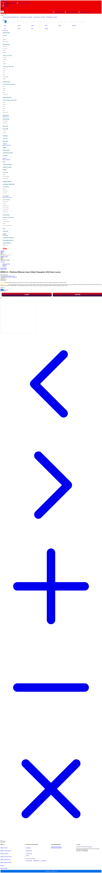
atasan (4, 68)
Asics (5, 28)
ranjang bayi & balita (8, 152)
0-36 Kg (4, 132)
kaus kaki (4, 63)
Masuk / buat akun (6, 263)
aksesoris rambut (5, 41)
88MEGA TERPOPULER (5, 859)
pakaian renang (6, 81)
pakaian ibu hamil (7, 97)
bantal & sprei (6, 150)
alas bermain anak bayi (8, 240)
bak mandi (5, 231)
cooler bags (5, 192)
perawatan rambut (6, 207)
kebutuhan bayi (6, 44)
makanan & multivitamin (8, 184)
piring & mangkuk (6, 176)
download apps (13, 2)
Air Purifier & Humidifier (7, 225)
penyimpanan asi (5, 190)
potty (4, 228)
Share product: (3, 291)
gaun (3, 72)
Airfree (32, 25)
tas (3, 37)
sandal (4, 61)
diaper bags (5, 141)
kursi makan (6, 195)
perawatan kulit (5, 201)
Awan (32, 28)
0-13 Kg (4, 130)
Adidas (19, 25)
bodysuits (4, 52)
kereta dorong (6, 119)
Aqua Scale (74, 25)
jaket (3, 92)
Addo (5, 25)
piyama (4, 50)
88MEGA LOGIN (3, 284)
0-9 (83, 21)
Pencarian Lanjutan (4, 256)
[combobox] (5, 255)
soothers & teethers (7, 167)
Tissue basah (5, 219)
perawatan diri (5, 211)
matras (4, 158)
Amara (59, 25)
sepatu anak (5, 59)
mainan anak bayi (7, 242)
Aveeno (19, 28)
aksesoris (4, 78)
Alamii (46, 25)
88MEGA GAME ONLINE (5, 850)
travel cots (5, 138)
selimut (4, 147)
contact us (55, 17)
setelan (4, 74)
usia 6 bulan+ (5, 123)
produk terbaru (6, 32)
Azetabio (46, 28)
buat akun (4, 264)
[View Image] (0, 839)
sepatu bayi (5, 57)
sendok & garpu (5, 178)
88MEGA (2, 282)
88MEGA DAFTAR (4, 853)
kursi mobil (5, 128)
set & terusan (5, 48)
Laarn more (15, 277)
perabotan (5, 155)
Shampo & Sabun (6, 205)
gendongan (5, 135)
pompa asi (4, 188)
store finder (43, 17)
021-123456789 (29, 853)
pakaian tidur (5, 46)
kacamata (4, 39)
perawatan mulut (5, 209)
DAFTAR (76, 12)
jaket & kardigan (5, 76)
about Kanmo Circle (15, 17)
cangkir (4, 174)
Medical (4, 223)
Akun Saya (2, 250)
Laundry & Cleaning (6, 221)
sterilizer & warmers (7, 164)
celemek (4, 169)
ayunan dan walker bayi (8, 237)
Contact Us (88, 12)
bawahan (4, 70)
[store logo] (9, 15)
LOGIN (62, 12)
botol (4, 161)
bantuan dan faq (29, 850)
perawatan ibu (6, 214)
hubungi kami (28, 847)
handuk (4, 233)
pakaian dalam (5, 94)
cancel (2, 257)
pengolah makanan (7, 181)
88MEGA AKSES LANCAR (6, 856)
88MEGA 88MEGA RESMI (5, 862)
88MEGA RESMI (3, 868)
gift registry (27, 2)
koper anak (5, 126)
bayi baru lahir (5, 121)
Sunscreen (4, 203)
